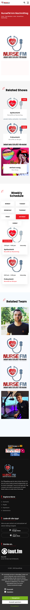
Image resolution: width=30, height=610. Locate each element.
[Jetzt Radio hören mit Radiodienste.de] (22, 450)
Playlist (5, 505)
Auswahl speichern (15, 602)
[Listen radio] (15, 446)
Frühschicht (15, 137)
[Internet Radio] (13, 450)
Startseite (6, 502)
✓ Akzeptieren (15, 598)
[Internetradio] (15, 454)
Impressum (6, 507)
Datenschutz (6, 510)
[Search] (24, 3)
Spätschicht (15, 113)
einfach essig (15, 167)
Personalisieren (15, 606)
